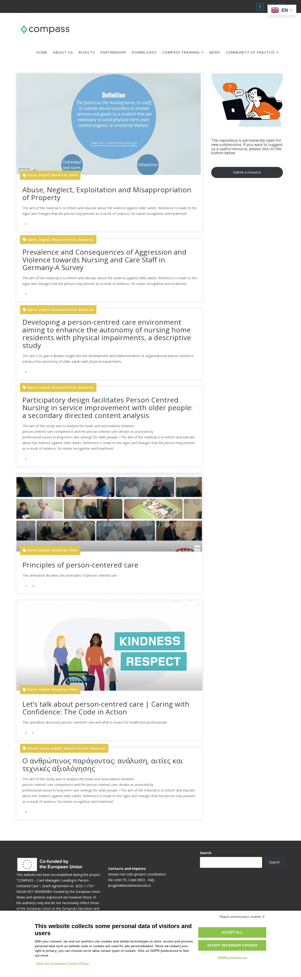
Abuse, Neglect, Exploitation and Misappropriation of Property (106, 193)
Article (32, 748)
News (214, 52)
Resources (59, 175)
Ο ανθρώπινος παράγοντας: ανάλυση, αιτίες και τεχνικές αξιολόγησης (102, 764)
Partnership (113, 52)
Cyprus (32, 175)
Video (73, 175)
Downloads (144, 52)
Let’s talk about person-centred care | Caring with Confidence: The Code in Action (105, 708)
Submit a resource (247, 172)
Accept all (232, 932)
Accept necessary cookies (232, 945)
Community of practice (250, 52)
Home (42, 52)
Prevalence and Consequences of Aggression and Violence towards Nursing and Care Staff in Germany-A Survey (104, 259)
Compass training (181, 52)
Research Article (64, 239)
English (44, 175)
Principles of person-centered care (80, 565)
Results (87, 52)
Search (205, 853)
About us (63, 52)
